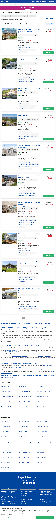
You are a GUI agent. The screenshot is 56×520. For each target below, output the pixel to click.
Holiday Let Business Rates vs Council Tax (46, 495)
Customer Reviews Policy (26, 499)
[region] (28, 513)
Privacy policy (24, 493)
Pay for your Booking (25, 503)
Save (38, 29)
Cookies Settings (5, 517)
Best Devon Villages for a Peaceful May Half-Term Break (46, 502)
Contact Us (38, 1)
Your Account (51, 1)
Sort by (4, 23)
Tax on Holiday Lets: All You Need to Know (47, 498)
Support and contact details (27, 491)
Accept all (40, 517)
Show (20, 23)
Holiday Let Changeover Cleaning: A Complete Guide (46, 492)
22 (32, 317)
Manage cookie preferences (27, 497)
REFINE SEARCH (49, 18)
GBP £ (43, 1)
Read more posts (44, 504)
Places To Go (40, 4)
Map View (50, 23)
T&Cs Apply (28, 9)
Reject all (50, 517)
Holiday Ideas (47, 4)
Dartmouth (47, 356)
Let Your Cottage (31, 1)
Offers (53, 4)
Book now (48, 52)
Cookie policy (24, 495)
